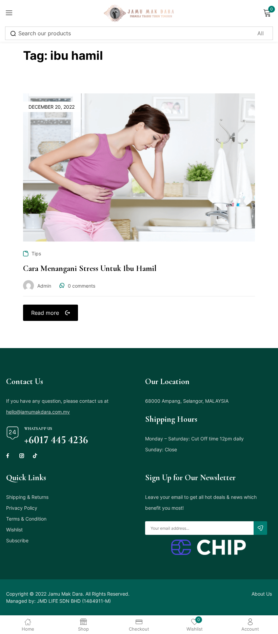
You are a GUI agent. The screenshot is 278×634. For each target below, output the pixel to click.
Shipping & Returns (27, 497)
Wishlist (14, 529)
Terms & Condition (26, 519)
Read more (45, 312)
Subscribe (17, 540)
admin (44, 286)
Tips (36, 253)
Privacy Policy (21, 508)
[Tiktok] (35, 455)
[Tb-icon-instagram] (21, 455)
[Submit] (260, 528)
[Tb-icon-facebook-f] (8, 455)
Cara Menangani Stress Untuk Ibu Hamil (90, 268)
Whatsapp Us (38, 428)
